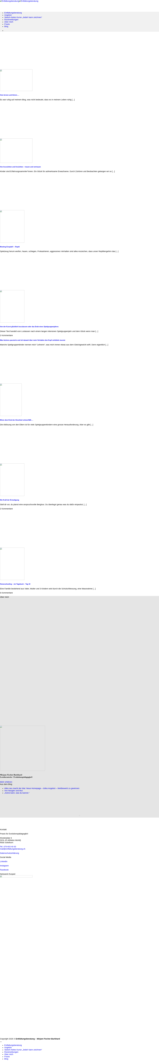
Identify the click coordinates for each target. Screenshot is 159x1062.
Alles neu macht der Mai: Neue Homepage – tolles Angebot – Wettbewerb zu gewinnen (41, 788)
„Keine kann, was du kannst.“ (16, 793)
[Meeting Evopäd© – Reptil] (12, 242)
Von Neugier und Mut (13, 791)
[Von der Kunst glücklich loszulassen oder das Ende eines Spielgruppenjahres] (12, 322)
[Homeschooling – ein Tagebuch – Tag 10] (12, 579)
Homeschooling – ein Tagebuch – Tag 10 (15, 584)
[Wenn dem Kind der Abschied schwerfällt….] (11, 415)
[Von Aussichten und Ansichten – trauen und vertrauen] (16, 162)
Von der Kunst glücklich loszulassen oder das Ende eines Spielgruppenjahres (29, 326)
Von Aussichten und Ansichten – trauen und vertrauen (20, 167)
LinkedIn (3, 861)
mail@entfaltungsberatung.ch (12, 849)
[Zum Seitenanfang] (1, 1041)
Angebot (8, 15)
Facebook (4, 870)
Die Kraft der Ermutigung (9, 500)
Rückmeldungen (11, 20)
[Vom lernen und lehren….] (16, 90)
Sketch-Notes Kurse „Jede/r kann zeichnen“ (23, 17)
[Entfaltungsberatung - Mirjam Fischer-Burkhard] (19, 1)
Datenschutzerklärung (9, 853)
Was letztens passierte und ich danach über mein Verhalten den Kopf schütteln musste (32, 340)
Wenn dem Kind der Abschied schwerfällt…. (16, 420)
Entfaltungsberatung (13, 13)
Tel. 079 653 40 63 (8, 847)
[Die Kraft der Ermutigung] (12, 495)
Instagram (4, 866)
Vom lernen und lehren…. (9, 95)
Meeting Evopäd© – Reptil (10, 247)
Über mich (8, 22)
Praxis (7, 24)
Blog (6, 26)
